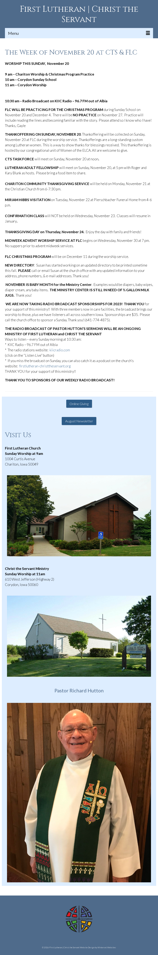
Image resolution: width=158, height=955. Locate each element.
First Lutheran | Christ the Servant (79, 14)
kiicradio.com (60, 350)
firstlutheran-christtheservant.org (45, 366)
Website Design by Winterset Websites (98, 947)
